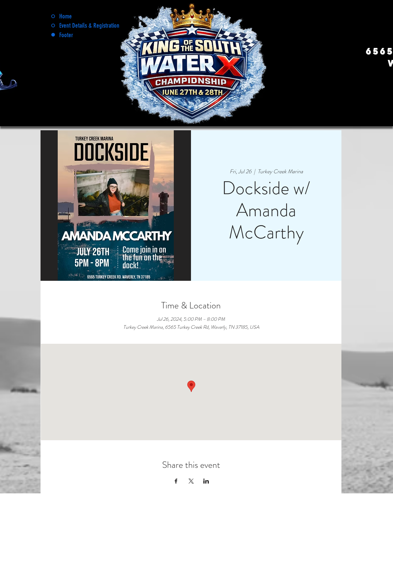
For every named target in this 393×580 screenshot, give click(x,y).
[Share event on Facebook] (176, 481)
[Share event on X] (191, 481)
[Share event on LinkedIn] (206, 481)
